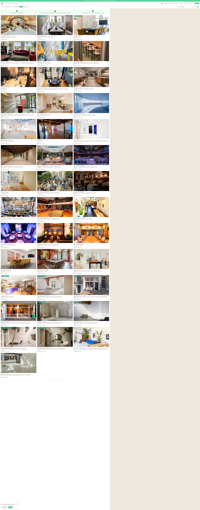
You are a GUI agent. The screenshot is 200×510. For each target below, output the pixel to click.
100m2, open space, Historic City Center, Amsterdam (83, 218)
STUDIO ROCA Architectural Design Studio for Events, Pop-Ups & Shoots (49, 322)
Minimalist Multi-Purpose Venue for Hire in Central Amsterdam (12, 166)
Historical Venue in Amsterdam (42, 270)
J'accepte (10, 507)
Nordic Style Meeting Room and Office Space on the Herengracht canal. (86, 62)
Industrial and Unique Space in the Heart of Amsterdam (83, 88)
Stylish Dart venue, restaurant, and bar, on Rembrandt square (48, 244)
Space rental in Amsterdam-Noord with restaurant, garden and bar (85, 166)
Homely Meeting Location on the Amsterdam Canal (46, 36)
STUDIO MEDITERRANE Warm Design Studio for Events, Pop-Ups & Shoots (14, 348)
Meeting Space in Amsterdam (6, 270)
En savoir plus (4, 507)
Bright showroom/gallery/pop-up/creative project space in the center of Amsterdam (15, 374)
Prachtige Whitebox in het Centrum (7, 140)
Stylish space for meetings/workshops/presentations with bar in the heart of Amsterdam (52, 88)
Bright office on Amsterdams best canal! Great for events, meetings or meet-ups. (88, 270)
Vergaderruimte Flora (77, 36)
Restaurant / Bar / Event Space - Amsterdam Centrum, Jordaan (85, 192)
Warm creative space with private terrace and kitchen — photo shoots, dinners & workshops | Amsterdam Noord (17, 63)
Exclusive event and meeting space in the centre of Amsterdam (85, 114)
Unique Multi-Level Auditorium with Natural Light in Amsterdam (12, 218)
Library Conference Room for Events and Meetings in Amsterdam (48, 218)
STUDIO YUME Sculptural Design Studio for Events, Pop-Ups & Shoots (86, 322)
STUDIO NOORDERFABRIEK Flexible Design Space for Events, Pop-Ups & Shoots (51, 348)
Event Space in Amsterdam (78, 244)
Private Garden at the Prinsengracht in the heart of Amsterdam (48, 192)
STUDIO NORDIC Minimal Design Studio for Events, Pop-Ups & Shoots (49, 296)
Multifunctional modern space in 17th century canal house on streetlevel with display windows (90, 296)
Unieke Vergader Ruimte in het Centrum (44, 62)
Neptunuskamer (4, 88)
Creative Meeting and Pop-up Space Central (8, 36)
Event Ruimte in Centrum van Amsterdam (8, 244)
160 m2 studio (39, 140)
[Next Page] (59, 380)
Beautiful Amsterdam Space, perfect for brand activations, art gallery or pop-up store (16, 322)
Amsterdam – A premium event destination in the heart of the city (48, 166)
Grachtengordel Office (5, 192)
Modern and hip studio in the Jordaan (44, 114)
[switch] (198, 6)
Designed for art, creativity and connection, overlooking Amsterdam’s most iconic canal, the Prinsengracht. (17, 115)
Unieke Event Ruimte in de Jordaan (7, 296)
